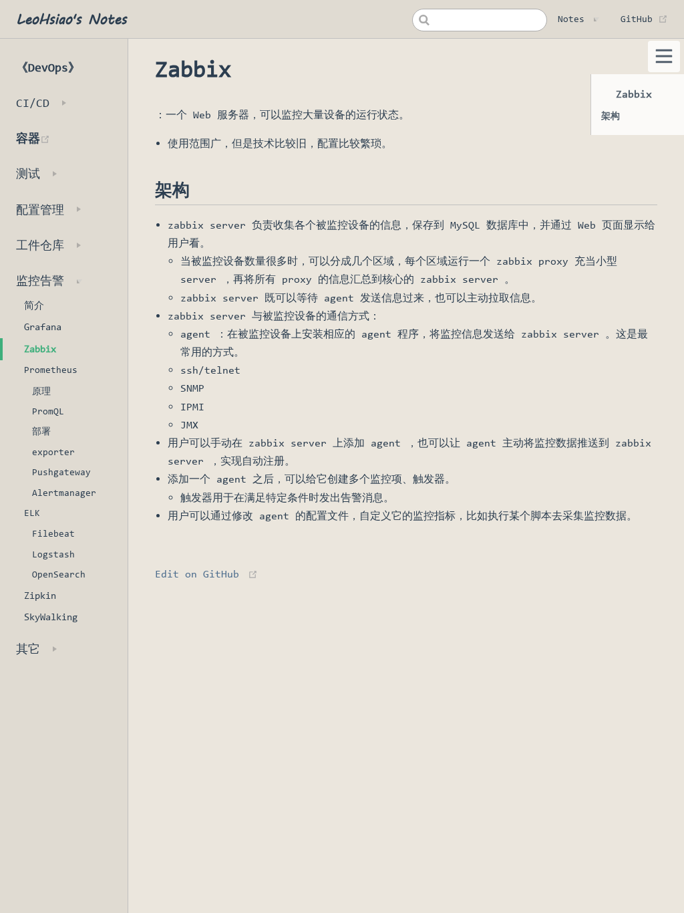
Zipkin (40, 596)
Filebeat (53, 533)
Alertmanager (64, 492)
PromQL (48, 411)
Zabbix (40, 349)
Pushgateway (61, 472)
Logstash (53, 554)
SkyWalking (50, 617)
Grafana (42, 327)
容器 (72, 138)
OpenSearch (59, 574)
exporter (53, 451)
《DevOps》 (48, 67)
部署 (41, 431)
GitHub (644, 19)
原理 (41, 391)
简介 (34, 305)
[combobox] (479, 20)
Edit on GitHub (197, 573)
